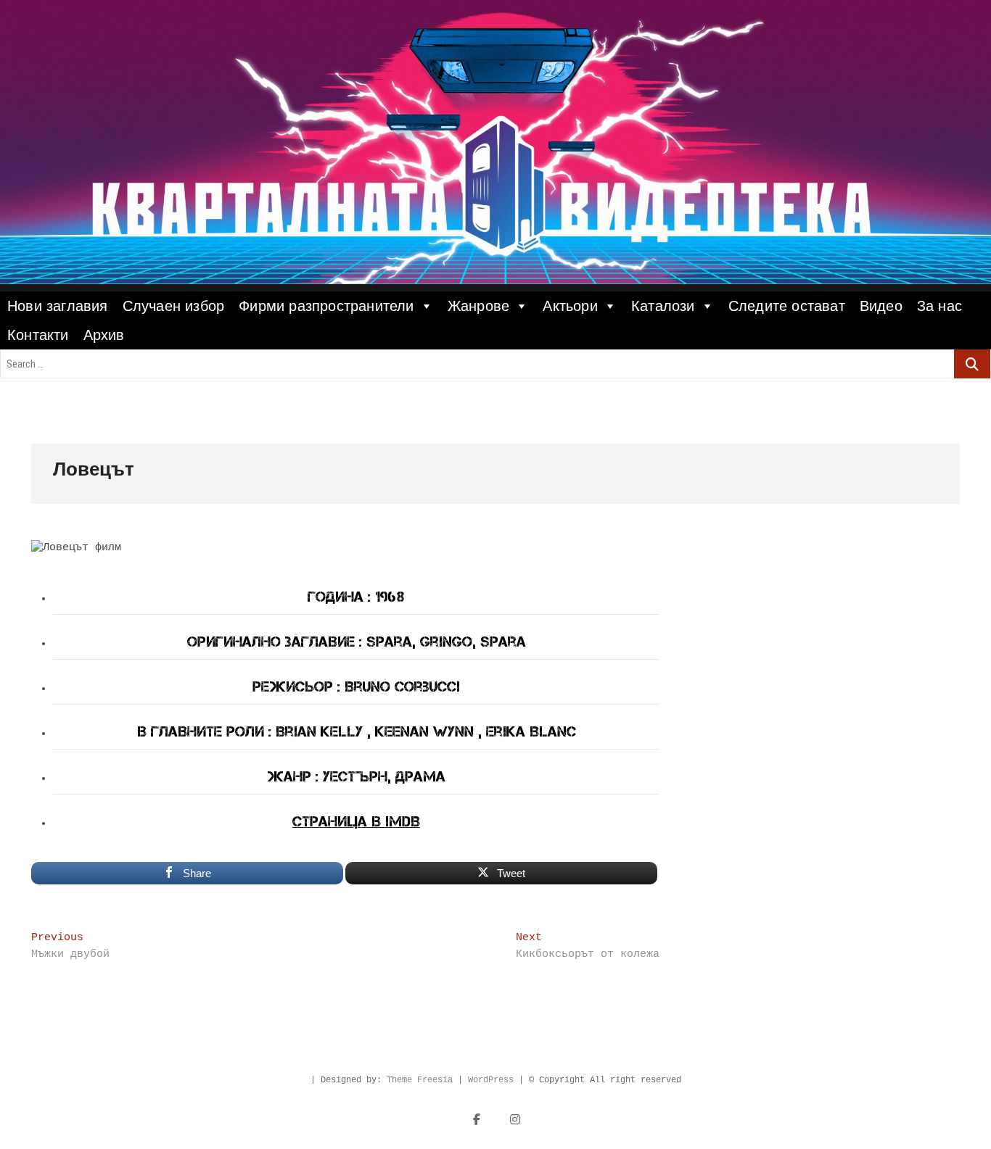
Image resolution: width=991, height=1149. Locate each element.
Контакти (38, 335)
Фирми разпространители (326, 306)
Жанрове (478, 306)
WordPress (491, 1080)
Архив (104, 335)
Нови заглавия (57, 306)
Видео (881, 306)
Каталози (663, 306)
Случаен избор (174, 306)
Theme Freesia (420, 1080)
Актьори (570, 306)
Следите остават (786, 306)
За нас (939, 306)
